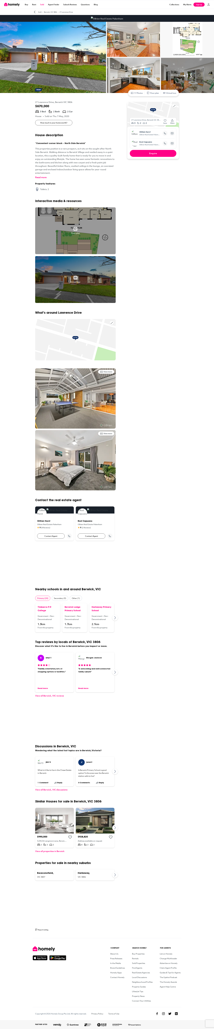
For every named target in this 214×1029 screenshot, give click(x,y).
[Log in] (209, 4)
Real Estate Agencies (141, 972)
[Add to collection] (70, 837)
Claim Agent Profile (168, 968)
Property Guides (139, 986)
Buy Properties (138, 953)
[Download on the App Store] (41, 957)
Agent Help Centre (168, 986)
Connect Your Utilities (141, 1001)
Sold (42, 4)
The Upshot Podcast (168, 977)
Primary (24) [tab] (42, 598)
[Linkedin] (176, 1013)
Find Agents (137, 968)
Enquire (153, 153)
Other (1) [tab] (76, 598)
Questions (85, 4)
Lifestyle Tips (137, 991)
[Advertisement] (75, 564)
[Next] (115, 618)
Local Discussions (139, 977)
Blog (96, 4)
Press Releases (116, 958)
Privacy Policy (97, 1013)
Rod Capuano (145, 142)
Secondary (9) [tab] (60, 598)
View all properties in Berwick (49, 851)
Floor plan (154, 93)
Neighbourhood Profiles (142, 982)
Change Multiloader (168, 958)
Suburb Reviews (70, 4)
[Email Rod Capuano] (172, 143)
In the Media (115, 963)
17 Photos (138, 93)
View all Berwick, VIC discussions (51, 789)
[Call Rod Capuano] (109, 536)
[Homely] (49, 948)
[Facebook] (157, 1013)
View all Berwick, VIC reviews (49, 695)
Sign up (199, 4)
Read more (41, 177)
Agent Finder (53, 4)
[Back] (35, 12)
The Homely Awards (168, 982)
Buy (26, 4)
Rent (34, 4)
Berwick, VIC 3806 (50, 12)
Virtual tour (171, 93)
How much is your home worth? (53, 122)
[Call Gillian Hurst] (69, 536)
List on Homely (166, 953)
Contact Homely (117, 977)
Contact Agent (50, 536)
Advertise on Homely (168, 963)
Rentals (135, 958)
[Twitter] (169, 1013)
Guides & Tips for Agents (170, 972)
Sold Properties (138, 963)
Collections (174, 4)
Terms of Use (113, 1013)
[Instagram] (163, 1013)
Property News (138, 996)
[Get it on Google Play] (57, 957)
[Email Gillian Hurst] (172, 133)
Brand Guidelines (117, 968)
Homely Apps (116, 972)
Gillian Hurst (145, 132)
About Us (114, 953)
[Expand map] (112, 323)
